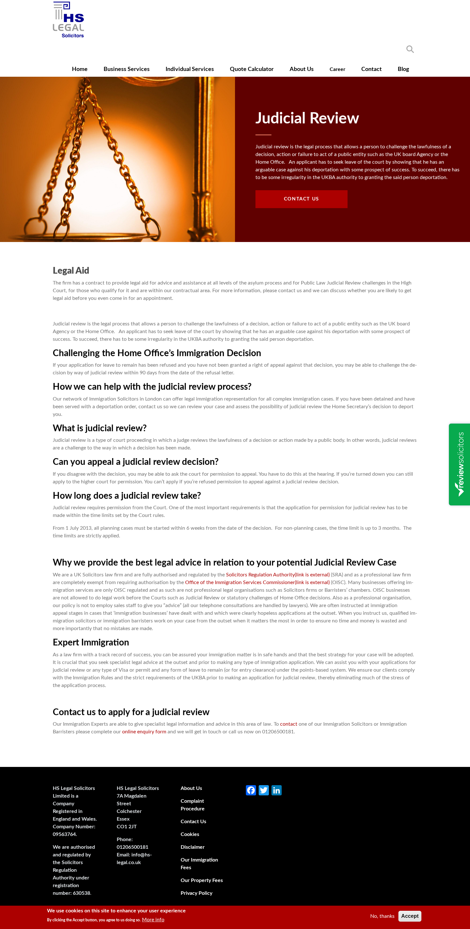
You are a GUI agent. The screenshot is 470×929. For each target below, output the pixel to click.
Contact (371, 69)
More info (153, 919)
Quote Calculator (252, 69)
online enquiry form (144, 731)
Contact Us (301, 199)
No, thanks (382, 916)
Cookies (190, 834)
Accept (410, 916)
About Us (302, 69)
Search (410, 49)
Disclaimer (193, 847)
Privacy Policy (196, 893)
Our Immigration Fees (199, 863)
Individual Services (190, 69)
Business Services (127, 69)
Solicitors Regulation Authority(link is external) (278, 574)
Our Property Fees (202, 880)
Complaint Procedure (193, 805)
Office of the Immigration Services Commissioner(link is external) (257, 582)
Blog (403, 69)
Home (80, 69)
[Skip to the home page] (68, 19)
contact (288, 724)
